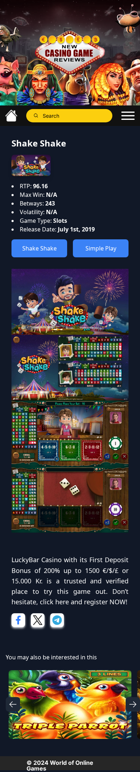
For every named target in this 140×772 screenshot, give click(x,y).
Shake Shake (39, 248)
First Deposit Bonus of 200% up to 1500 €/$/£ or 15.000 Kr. (70, 570)
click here (54, 601)
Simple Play (100, 248)
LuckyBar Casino (36, 559)
